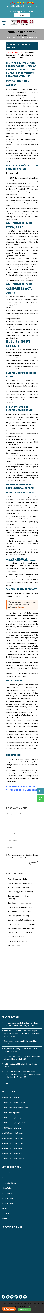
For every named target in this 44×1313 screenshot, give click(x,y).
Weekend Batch (7, 1173)
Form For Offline (8, 1203)
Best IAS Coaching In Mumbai (12, 1128)
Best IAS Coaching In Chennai (12, 1133)
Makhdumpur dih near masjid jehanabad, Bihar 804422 (20, 1042)
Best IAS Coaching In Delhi (11, 1097)
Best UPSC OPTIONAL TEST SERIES (21, 941)
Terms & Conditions (9, 1183)
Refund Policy (7, 1193)
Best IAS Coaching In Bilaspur (12, 1153)
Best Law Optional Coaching (18, 916)
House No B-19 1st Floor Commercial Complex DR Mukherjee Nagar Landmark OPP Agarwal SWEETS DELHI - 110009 (22, 1033)
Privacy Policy (7, 1188)
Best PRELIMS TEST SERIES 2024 (20, 933)
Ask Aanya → (21, 607)
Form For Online (8, 1198)
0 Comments (10, 58)
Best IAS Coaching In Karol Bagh (13, 1102)
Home (8, 38)
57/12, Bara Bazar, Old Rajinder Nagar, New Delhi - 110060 (22, 1065)
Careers (4, 1178)
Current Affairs (16, 38)
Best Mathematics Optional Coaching (22, 924)
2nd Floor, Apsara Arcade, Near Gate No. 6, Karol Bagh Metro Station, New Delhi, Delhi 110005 (21, 1024)
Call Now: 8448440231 (23, 2)
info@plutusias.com (23, 11)
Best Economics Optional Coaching (21, 920)
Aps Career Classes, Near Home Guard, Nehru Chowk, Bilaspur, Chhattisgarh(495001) (23, 1057)
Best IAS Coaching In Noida (11, 1113)
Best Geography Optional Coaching (21, 907)
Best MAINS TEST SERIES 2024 (19, 937)
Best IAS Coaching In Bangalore (13, 1118)
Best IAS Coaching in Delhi (17, 879)
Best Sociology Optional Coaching (20, 892)
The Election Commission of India (21, 380)
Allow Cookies (24, 1309)
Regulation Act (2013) (29, 128)
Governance (10, 55)
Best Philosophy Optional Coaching (21, 928)
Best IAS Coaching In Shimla (12, 1148)
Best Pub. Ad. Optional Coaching (20, 911)
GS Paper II (19, 55)
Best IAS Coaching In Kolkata (12, 1138)
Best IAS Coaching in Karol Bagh (20, 883)
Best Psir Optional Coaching (18, 887)
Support (5, 1218)
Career (22, 15)
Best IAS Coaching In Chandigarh (13, 1158)
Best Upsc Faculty (14, 945)
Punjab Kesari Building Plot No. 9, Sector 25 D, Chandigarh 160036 (20, 1050)
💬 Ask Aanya (9, 1309)
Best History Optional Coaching (19, 903)
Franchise (5, 1213)
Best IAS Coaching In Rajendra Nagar (15, 1107)
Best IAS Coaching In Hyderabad (13, 1123)
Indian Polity (28, 55)
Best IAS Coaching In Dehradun (13, 1143)
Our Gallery (6, 1208)
